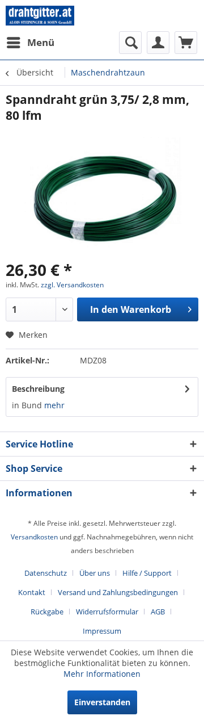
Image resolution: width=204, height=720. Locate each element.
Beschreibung (38, 388)
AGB (158, 611)
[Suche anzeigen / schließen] (130, 42)
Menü (40, 42)
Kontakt (31, 592)
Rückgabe (47, 611)
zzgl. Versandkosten (72, 285)
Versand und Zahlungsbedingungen (118, 592)
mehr (54, 405)
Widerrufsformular (107, 611)
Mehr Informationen (102, 673)
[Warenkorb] (186, 42)
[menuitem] (30, 42)
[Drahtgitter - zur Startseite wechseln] (40, 16)
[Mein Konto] (158, 42)
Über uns (94, 573)
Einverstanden (102, 702)
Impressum (102, 631)
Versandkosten (34, 537)
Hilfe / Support (147, 573)
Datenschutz (45, 573)
